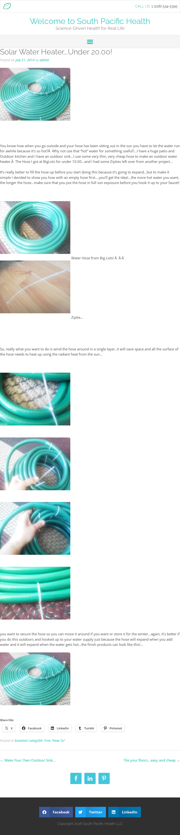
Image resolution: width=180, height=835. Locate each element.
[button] (90, 41)
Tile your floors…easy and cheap (152, 760)
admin (44, 60)
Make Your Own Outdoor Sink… (28, 760)
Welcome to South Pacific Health (90, 21)
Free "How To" (54, 740)
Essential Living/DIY (29, 740)
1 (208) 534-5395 (164, 6)
